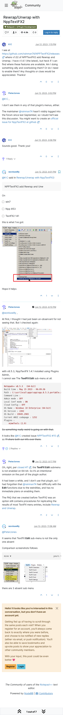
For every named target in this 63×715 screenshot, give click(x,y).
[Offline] (5, 44)
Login (21, 666)
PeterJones (14, 93)
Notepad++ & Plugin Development (21, 27)
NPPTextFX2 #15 (46, 435)
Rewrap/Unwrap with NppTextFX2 (35, 177)
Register (10, 666)
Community (33, 5)
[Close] (57, 608)
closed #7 (22, 467)
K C (10, 44)
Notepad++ (46, 684)
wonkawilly (13, 172)
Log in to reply (51, 32)
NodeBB (28, 693)
